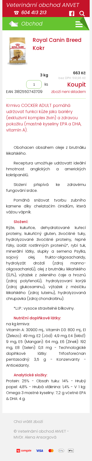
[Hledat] (82, 13)
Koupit (76, 84)
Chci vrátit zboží (28, 421)
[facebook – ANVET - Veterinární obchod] (72, 13)
